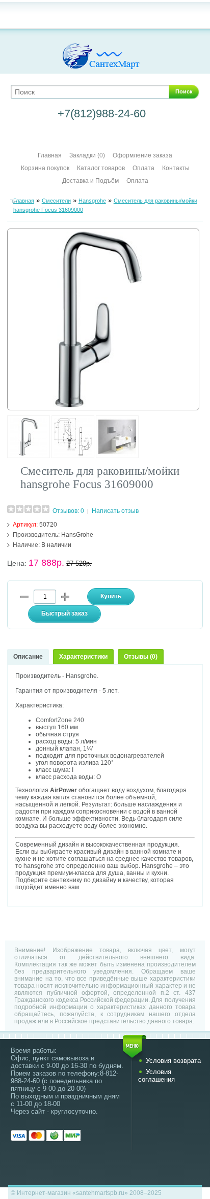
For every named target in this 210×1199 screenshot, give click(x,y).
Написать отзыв (115, 510)
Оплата (143, 168)
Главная (50, 155)
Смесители (56, 201)
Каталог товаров (101, 168)
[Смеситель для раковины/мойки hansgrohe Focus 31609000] (28, 456)
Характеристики (83, 656)
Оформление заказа (142, 155)
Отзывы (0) (141, 656)
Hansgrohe (92, 201)
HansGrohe (77, 534)
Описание (28, 656)
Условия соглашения (156, 1075)
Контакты (176, 168)
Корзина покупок (45, 168)
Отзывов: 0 (68, 510)
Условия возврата (173, 1060)
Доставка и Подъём (91, 180)
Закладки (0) (87, 155)
